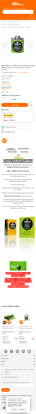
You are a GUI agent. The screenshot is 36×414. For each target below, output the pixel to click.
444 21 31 (7, 374)
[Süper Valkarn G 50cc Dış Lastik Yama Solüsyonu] (9, 317)
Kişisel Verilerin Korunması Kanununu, (17, 402)
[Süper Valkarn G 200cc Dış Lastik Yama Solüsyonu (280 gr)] (26, 317)
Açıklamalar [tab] (11, 148)
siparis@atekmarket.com (11, 377)
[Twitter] (11, 351)
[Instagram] (23, 351)
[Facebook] (5, 351)
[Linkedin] (17, 351)
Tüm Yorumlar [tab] (12, 152)
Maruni (8, 79)
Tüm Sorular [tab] (24, 152)
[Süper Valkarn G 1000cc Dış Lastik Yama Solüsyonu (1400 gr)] (18, 45)
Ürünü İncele (6, 342)
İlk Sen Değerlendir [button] (23, 72)
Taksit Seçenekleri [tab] (23, 148)
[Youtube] (29, 351)
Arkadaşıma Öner (10, 132)
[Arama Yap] (30, 12)
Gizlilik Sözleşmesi (12, 404)
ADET (14, 99)
